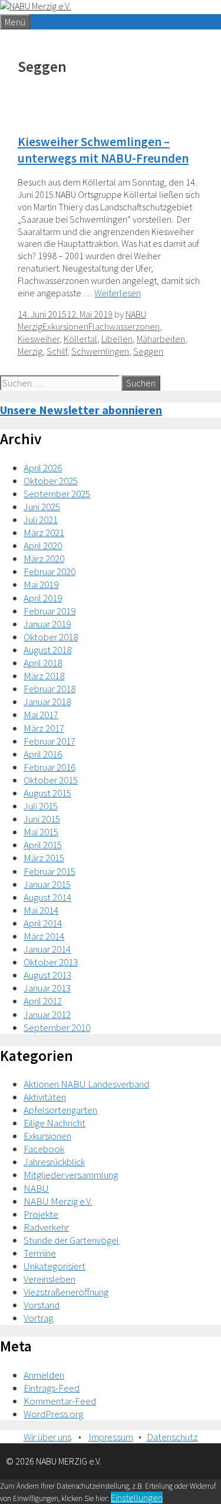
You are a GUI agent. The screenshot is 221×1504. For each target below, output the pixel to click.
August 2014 (47, 897)
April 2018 (43, 662)
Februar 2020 (49, 571)
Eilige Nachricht (54, 1122)
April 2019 (43, 597)
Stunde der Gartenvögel (71, 1240)
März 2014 (44, 936)
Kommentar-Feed (60, 1400)
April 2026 (43, 467)
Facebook (44, 1148)
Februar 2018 (49, 688)
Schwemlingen (100, 351)
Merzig (30, 351)
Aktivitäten (45, 1096)
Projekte (41, 1214)
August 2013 (47, 974)
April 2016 (43, 754)
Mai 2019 (41, 584)
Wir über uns (47, 1436)
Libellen (117, 339)
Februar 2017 (49, 741)
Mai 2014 (41, 910)
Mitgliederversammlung (71, 1174)
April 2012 (43, 1000)
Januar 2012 (47, 1014)
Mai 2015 (41, 831)
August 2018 (47, 649)
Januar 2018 (47, 701)
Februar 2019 (49, 610)
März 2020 (44, 558)
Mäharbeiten (161, 339)
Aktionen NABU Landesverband (86, 1083)
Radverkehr (46, 1227)
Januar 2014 (47, 949)
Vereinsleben (49, 1278)
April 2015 (43, 844)
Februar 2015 (49, 871)
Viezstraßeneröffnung (66, 1291)
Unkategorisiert (54, 1266)
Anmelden (44, 1375)
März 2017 (44, 728)
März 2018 (44, 675)
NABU (36, 1188)
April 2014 (43, 923)
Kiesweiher (39, 339)
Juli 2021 (41, 519)
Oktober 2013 (51, 962)
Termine (40, 1253)
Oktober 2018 (51, 636)
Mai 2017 (41, 714)
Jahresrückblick (54, 1161)
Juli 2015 (41, 805)
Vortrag (38, 1317)
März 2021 (44, 532)
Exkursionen (65, 326)
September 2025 (57, 493)
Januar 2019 (47, 623)
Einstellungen (137, 1497)
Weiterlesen (117, 293)
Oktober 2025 (51, 480)
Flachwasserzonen (124, 326)
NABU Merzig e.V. (58, 1201)
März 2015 (44, 857)
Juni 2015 (42, 818)
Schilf (57, 351)
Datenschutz (172, 1436)
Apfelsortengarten (60, 1109)
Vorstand (42, 1304)
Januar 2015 (47, 884)
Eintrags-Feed (52, 1387)
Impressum (110, 1436)
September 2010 (57, 1027)
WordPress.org (53, 1413)
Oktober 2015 (51, 780)
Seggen (148, 351)
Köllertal (80, 339)
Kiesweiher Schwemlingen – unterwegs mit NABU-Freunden (103, 150)
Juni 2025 (42, 506)
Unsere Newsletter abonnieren (81, 409)
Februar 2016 (49, 767)
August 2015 (47, 792)
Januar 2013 (47, 987)
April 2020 (43, 545)
